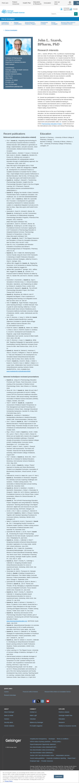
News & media (8, 715)
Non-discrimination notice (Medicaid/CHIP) (43, 747)
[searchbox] (62, 14)
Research (62, 722)
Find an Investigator (8, 19)
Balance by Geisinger (36, 722)
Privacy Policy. (9, 781)
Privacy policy (56, 741)
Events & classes (64, 712)
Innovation (47, 3)
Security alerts (8, 722)
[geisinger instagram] (42, 701)
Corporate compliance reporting (56, 758)
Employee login (35, 761)
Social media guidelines (37, 758)
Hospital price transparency (38, 739)
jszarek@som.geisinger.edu (14, 86)
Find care (5, 3)
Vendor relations (9, 726)
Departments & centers (44, 23)
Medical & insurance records (67, 726)
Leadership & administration (5, 23)
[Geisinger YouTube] (47, 701)
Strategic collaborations (18, 23)
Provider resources (47, 761)
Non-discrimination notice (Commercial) (42, 750)
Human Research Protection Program (30, 23)
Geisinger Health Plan (65, 715)
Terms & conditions (62, 739)
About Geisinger (9, 712)
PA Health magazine (36, 726)
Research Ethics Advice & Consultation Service (68, 23)
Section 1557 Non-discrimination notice (42, 755)
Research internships (10, 695)
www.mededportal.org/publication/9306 (18, 371)
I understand (58, 776)
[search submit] (76, 14)
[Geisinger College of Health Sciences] (13, 11)
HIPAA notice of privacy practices (40, 741)
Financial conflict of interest (30, 691)
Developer (52, 739)
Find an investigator (54, 23)
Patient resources (15, 3)
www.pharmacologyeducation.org (17, 621)
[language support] (69, 3)
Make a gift (33, 715)
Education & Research (37, 3)
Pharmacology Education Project (52, 124)
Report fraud (71, 758)
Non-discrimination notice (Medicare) (41, 752)
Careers (6, 691)
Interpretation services (63, 755)
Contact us (33, 712)
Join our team (57, 3)
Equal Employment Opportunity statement (43, 744)
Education (62, 719)
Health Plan (27, 3)
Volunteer (33, 719)
